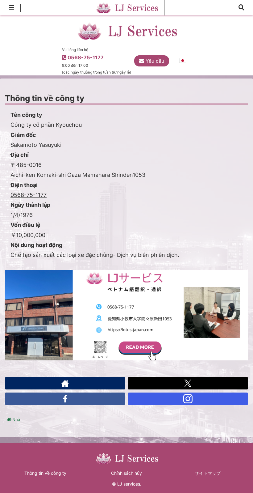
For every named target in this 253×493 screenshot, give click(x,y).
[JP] (182, 60)
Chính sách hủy (126, 473)
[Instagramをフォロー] (188, 399)
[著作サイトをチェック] (65, 383)
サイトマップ (208, 473)
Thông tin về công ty (45, 473)
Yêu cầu (154, 61)
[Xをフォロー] (188, 383)
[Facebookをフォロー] (65, 399)
